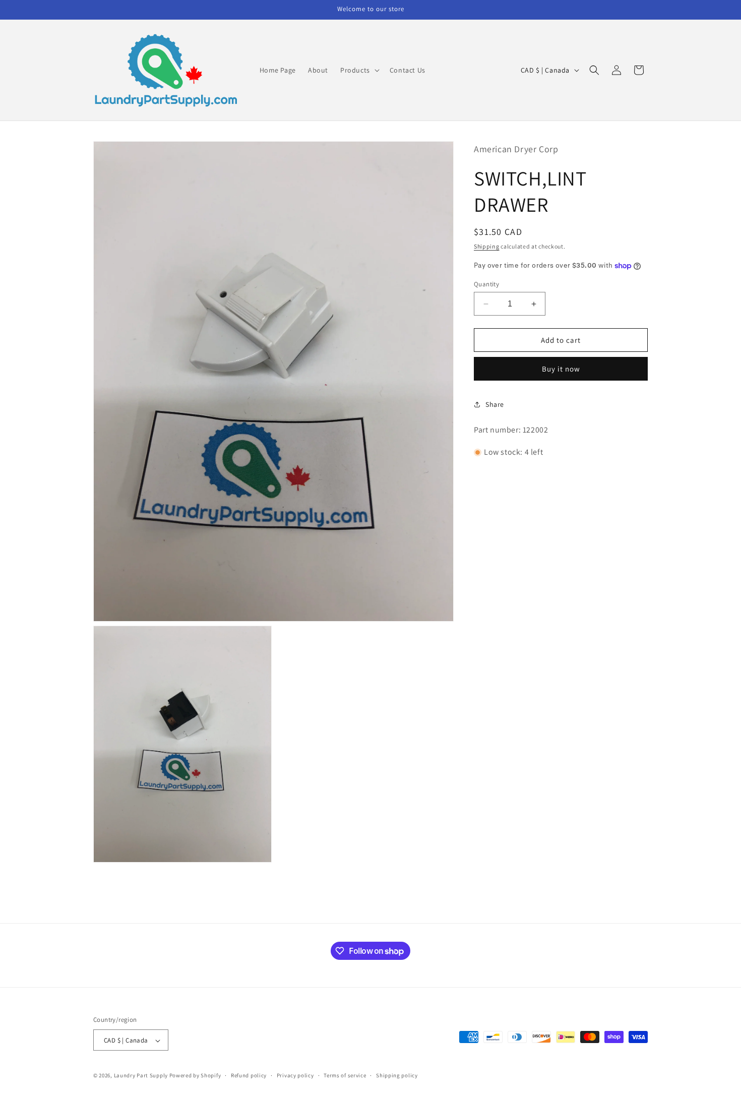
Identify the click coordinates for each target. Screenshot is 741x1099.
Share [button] (494, 404)
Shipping (487, 246)
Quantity (486, 284)
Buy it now (561, 369)
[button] (359, 70)
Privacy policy (295, 1075)
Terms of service (345, 1075)
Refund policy (249, 1075)
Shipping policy (397, 1075)
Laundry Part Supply (141, 1075)
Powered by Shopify (195, 1075)
